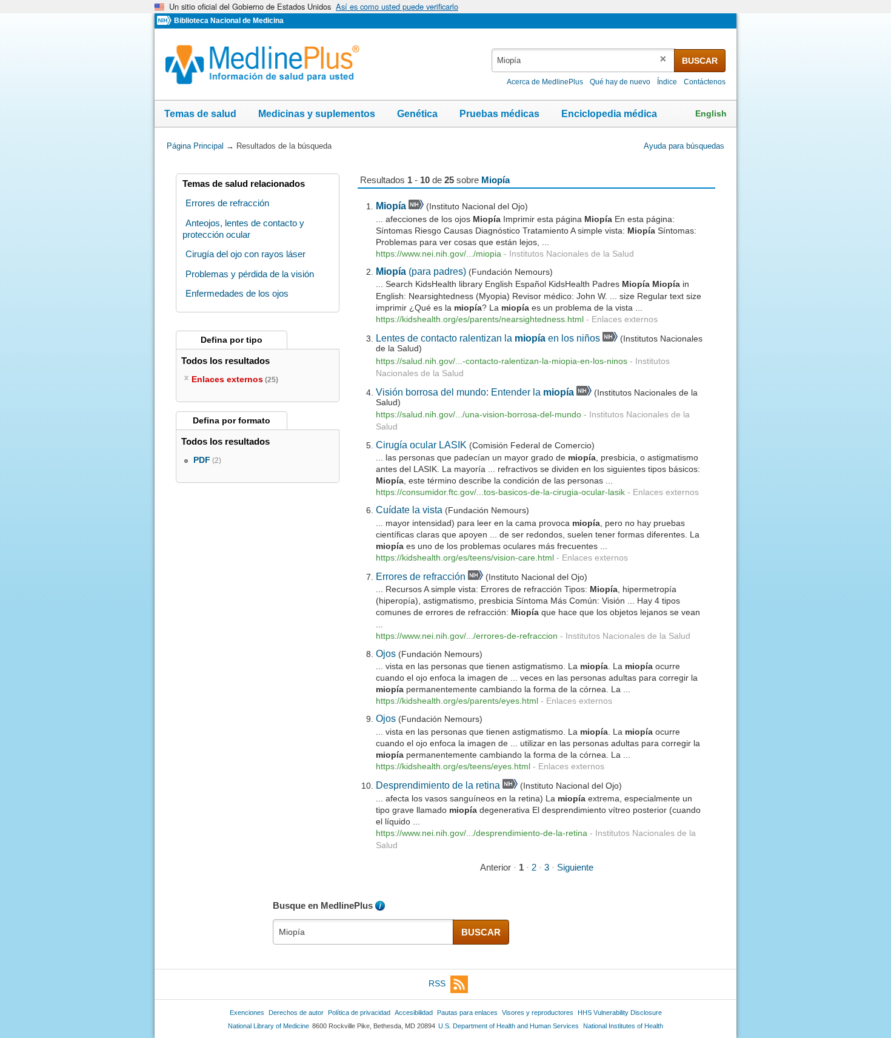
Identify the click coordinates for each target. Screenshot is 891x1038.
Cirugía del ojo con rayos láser (245, 254)
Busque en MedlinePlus (323, 905)
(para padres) (421, 271)
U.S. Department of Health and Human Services (508, 1026)
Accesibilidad (414, 1012)
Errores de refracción (421, 576)
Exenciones (247, 1012)
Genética (417, 114)
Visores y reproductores (537, 1012)
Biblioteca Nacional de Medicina (229, 20)
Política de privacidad (359, 1012)
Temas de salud (200, 114)
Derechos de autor (296, 1012)
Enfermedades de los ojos (237, 293)
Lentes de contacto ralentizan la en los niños (488, 337)
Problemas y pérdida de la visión (249, 274)
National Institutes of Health (623, 1026)
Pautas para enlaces (467, 1012)
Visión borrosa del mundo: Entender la (475, 391)
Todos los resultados (226, 361)
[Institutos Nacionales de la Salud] (165, 21)
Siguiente (575, 867)
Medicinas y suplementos (316, 114)
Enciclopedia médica (609, 114)
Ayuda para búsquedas (684, 145)
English (711, 113)
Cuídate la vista (409, 509)
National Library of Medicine (268, 1026)
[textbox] (584, 60)
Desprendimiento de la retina (438, 785)
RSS (437, 983)
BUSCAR (700, 61)
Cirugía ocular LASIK (421, 444)
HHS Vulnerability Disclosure (620, 1012)
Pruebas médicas (499, 114)
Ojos (386, 653)
